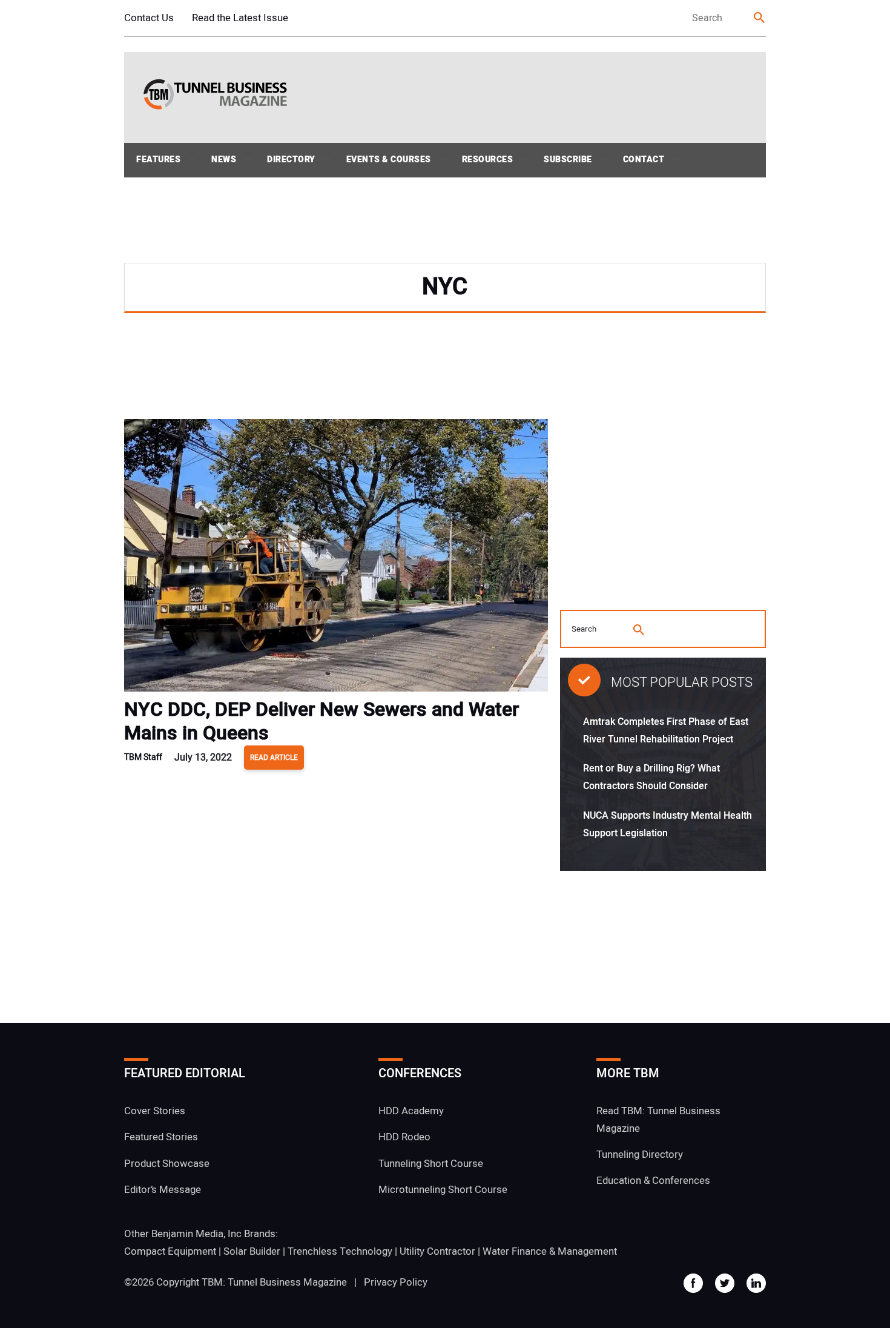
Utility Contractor (437, 1251)
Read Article (274, 757)
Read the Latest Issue (240, 17)
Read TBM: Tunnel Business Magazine (658, 1119)
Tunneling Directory (639, 1154)
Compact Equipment (170, 1251)
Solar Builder (251, 1251)
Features (158, 159)
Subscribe (568, 159)
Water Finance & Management (550, 1251)
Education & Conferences (653, 1180)
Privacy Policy (395, 1282)
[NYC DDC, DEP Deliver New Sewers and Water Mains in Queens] (336, 558)
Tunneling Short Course (430, 1163)
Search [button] (760, 18)
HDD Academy (411, 1110)
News (223, 159)
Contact (644, 159)
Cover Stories (154, 1110)
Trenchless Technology (340, 1251)
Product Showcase (166, 1163)
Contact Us (149, 17)
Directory (291, 159)
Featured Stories (161, 1137)
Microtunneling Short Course (442, 1189)
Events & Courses (388, 159)
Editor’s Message (162, 1189)
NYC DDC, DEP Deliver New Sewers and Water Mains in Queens (321, 721)
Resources (487, 159)
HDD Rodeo (404, 1137)
